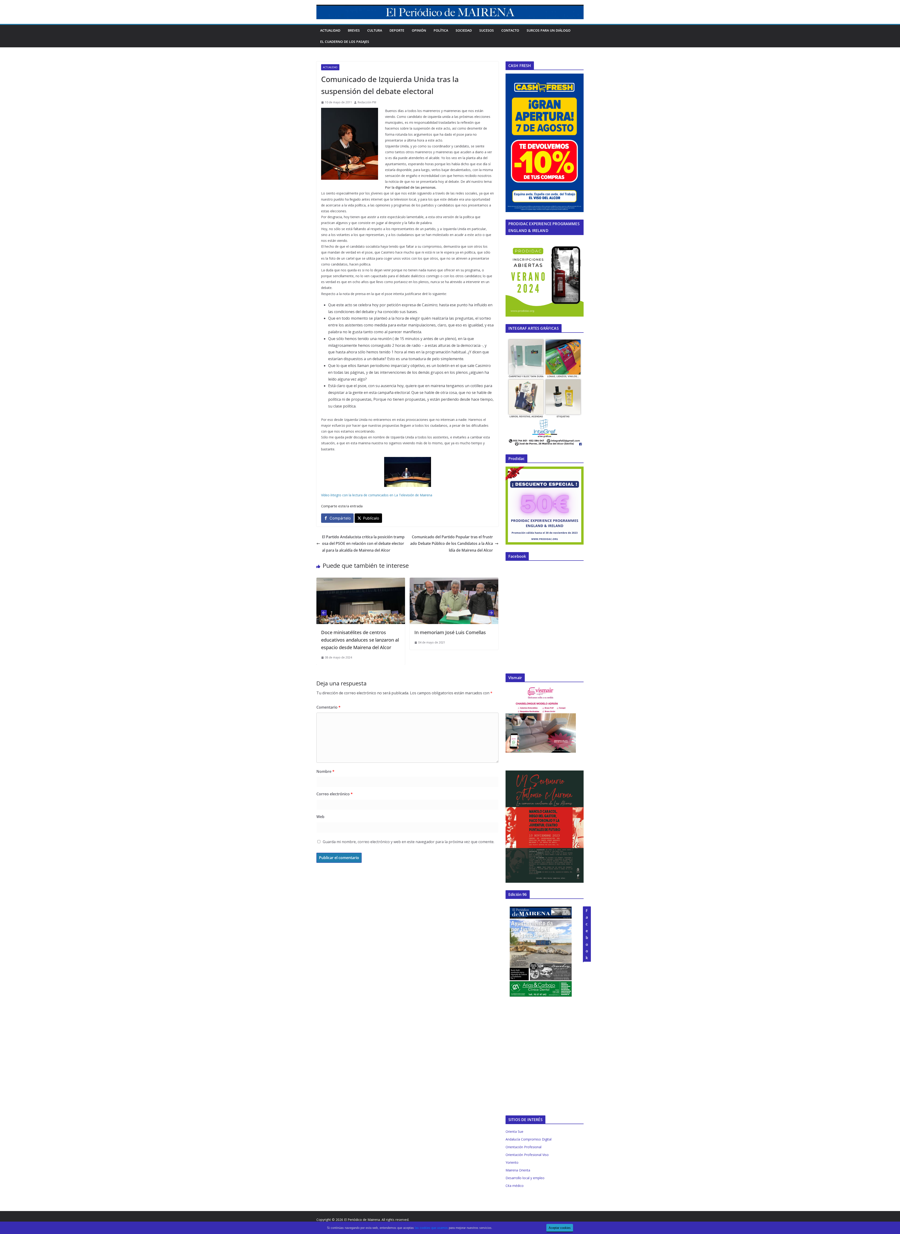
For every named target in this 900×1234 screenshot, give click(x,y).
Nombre (325, 771)
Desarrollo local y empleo (525, 1178)
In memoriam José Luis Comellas (357, 632)
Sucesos (486, 30)
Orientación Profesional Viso (527, 1154)
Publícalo (371, 518)
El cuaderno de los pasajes (344, 41)
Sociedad (464, 30)
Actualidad (330, 30)
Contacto (510, 30)
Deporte (397, 30)
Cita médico (515, 1185)
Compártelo (340, 518)
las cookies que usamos (431, 1228)
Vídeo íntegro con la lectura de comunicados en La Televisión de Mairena (376, 495)
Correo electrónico (334, 793)
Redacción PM (367, 102)
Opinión (419, 30)
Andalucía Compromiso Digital (528, 1139)
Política (441, 30)
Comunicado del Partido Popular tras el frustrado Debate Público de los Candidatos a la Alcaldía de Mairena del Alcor (451, 543)
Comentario (328, 707)
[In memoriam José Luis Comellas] (360, 580)
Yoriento (512, 1162)
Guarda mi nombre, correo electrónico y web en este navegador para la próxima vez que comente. (408, 841)
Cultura (374, 30)
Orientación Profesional (523, 1147)
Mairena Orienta (518, 1170)
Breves (354, 30)
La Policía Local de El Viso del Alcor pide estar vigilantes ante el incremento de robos (451, 640)
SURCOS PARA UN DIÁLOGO (548, 30)
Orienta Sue (514, 1131)
